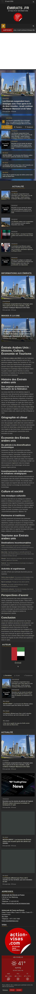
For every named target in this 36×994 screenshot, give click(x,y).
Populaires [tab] (19, 127)
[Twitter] (18, 666)
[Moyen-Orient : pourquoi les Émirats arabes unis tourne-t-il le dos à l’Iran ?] (5, 234)
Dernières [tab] (8, 127)
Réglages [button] (5, 990)
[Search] (33, 26)
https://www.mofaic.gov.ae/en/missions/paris (16, 903)
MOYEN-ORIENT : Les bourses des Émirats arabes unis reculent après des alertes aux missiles (17, 841)
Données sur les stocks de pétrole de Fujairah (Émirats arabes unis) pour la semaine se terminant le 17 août (18, 803)
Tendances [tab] (29, 127)
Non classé (5, 152)
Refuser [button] (12, 990)
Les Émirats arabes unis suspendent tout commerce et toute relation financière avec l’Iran (22, 223)
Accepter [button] (19, 990)
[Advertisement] (18, 51)
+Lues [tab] (18, 675)
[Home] (3, 26)
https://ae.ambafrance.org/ (10, 921)
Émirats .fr (18, 8)
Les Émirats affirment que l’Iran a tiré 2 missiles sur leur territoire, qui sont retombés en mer (17, 879)
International (9, 118)
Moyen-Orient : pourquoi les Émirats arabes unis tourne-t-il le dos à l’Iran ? (22, 235)
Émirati (14, 111)
